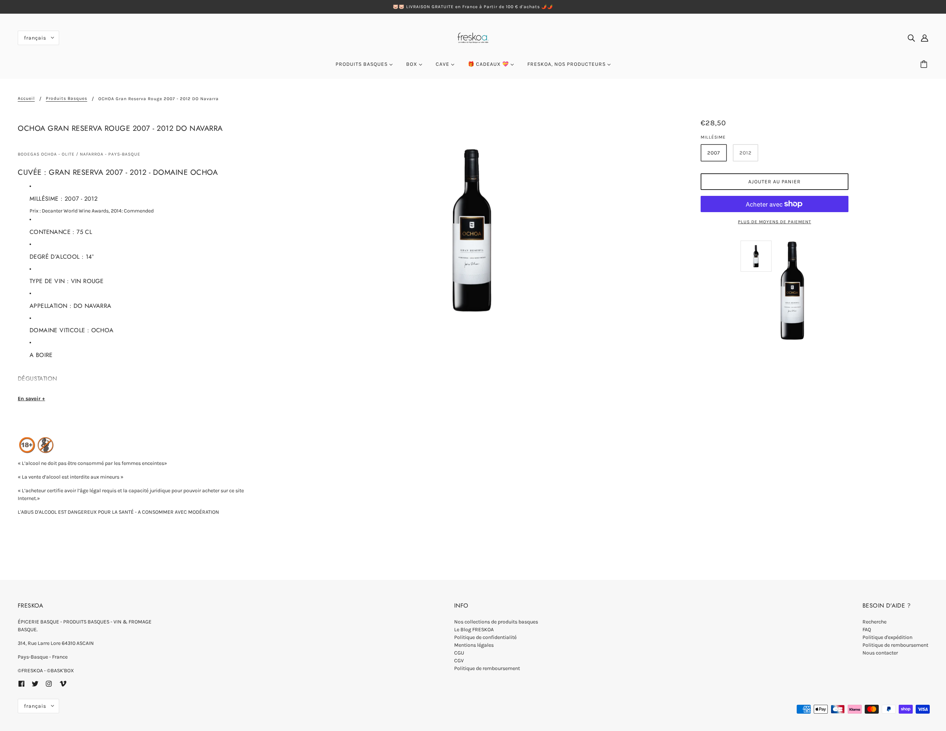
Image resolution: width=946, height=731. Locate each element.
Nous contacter (880, 653)
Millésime (713, 137)
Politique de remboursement (487, 668)
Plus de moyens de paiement (774, 221)
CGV (459, 660)
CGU (459, 653)
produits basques (66, 98)
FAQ (866, 629)
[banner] (473, 37)
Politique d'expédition (887, 637)
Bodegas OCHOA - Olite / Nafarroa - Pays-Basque (79, 154)
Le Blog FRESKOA (474, 629)
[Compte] (924, 38)
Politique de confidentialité (485, 637)
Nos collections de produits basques (496, 622)
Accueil (26, 98)
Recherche (874, 622)
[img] (911, 38)
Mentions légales (474, 645)
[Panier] (925, 64)
